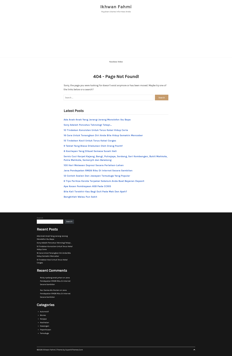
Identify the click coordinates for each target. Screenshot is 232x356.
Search (40, 218)
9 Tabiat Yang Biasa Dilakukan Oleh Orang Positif (93, 145)
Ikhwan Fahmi (116, 6)
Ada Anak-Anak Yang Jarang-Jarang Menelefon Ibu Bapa (97, 119)
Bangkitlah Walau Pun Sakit (80, 196)
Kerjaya (43, 319)
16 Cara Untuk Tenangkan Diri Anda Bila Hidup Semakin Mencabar (103, 135)
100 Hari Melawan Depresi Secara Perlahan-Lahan (94, 165)
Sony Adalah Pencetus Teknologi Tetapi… (88, 124)
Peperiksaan (45, 330)
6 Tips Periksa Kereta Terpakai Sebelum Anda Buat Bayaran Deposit (104, 181)
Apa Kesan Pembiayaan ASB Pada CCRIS (87, 186)
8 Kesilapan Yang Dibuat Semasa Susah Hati (90, 151)
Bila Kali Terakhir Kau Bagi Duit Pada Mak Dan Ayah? (95, 191)
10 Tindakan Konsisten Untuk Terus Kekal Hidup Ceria (96, 130)
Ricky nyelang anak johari (51, 278)
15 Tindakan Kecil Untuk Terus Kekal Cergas (90, 140)
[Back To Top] (194, 349)
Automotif (44, 311)
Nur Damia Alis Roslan (49, 290)
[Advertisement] (116, 37)
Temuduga (44, 333)
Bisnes (43, 315)
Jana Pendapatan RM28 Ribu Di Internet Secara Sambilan (98, 170)
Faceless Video (116, 62)
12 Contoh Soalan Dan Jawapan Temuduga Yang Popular (97, 175)
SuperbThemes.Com (74, 350)
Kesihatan (44, 322)
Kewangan (44, 326)
